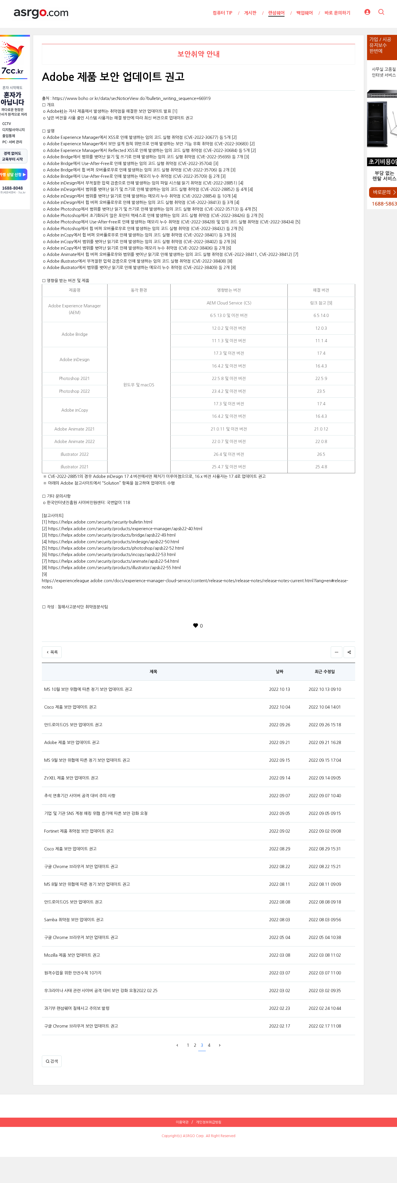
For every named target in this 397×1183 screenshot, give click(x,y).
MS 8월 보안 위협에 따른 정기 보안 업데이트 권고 (87, 884)
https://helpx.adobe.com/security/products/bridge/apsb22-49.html (112, 535)
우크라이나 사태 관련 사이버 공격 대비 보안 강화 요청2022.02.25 (101, 991)
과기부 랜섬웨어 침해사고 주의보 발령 (76, 1008)
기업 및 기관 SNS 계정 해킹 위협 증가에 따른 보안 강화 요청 (96, 813)
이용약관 (182, 1122)
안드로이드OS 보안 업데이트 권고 (73, 725)
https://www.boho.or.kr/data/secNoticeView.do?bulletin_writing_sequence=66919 (131, 98)
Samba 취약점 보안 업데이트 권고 (73, 920)
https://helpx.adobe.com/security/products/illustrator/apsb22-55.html (114, 568)
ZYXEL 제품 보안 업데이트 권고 (71, 778)
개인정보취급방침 (208, 1122)
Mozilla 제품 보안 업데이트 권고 (72, 955)
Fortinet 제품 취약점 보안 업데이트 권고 (79, 831)
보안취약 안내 (199, 54)
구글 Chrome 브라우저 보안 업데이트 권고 (81, 867)
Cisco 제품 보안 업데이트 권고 (70, 707)
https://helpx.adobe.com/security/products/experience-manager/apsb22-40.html (125, 529)
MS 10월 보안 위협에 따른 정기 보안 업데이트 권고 (88, 689)
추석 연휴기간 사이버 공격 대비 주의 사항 (79, 796)
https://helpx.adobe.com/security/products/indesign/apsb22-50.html (113, 542)
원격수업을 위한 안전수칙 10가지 (72, 973)
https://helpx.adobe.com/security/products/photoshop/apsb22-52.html (116, 548)
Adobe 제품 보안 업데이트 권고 (71, 743)
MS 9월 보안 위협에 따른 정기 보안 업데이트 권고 (87, 760)
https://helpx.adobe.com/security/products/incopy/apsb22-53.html (112, 555)
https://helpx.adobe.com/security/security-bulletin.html (100, 522)
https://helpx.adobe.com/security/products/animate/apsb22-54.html (113, 561)
